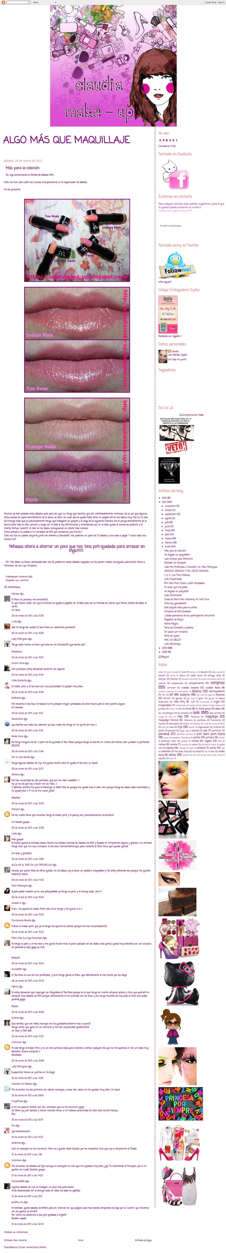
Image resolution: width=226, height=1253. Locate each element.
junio (168, 526)
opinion (192, 727)
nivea (171, 727)
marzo (168, 538)
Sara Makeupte (19, 886)
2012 (165, 498)
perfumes (216, 730)
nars (164, 727)
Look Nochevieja (172, 644)
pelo (205, 730)
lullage (161, 716)
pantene (172, 730)
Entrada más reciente (15, 1240)
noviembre (171, 506)
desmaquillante (217, 691)
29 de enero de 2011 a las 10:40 (27, 675)
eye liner (200, 695)
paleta (161, 730)
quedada (184, 741)
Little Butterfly (19, 680)
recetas (195, 741)
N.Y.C (222, 723)
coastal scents (216, 679)
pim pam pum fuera (211, 734)
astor (168, 672)
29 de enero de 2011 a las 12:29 (28, 803)
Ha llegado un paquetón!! (177, 555)
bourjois (162, 679)
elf (171, 695)
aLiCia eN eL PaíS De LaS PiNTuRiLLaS (32, 865)
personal (163, 734)
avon (184, 672)
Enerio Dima (18, 663)
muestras (196, 723)
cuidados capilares (166, 691)
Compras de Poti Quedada (177, 611)
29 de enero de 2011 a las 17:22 (28, 1036)
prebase (187, 737)
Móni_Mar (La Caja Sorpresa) (27, 938)
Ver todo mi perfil (177, 359)
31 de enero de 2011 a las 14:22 (27, 1175)
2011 (164, 502)
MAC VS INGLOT (172, 640)
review (161, 744)
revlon (194, 744)
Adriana (16, 774)
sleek (191, 748)
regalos (208, 741)
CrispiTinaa (17, 1101)
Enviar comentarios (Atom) (32, 1247)
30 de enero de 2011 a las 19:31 (27, 1120)
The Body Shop (181, 751)
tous (212, 751)
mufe (206, 723)
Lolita (14, 833)
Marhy (15, 987)
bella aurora (217, 672)
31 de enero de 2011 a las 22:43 (28, 1224)
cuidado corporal (190, 688)
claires (204, 679)
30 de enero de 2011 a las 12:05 (27, 1078)
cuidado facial (213, 688)
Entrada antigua (143, 1240)
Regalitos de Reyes (173, 619)
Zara (172, 758)
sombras (201, 748)
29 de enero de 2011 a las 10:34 (28, 657)
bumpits (185, 679)
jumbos (162, 708)
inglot (217, 702)
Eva (13, 1125)
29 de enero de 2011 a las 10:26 (28, 616)
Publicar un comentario (16, 1232)
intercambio (181, 705)
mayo (168, 530)
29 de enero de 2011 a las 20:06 (28, 1061)
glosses (212, 698)
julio (167, 522)
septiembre (171, 514)
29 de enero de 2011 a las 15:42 (28, 915)
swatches (24, 580)
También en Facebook (175, 563)
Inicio (80, 1240)
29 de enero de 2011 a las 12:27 (28, 769)
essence (185, 695)
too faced (196, 751)
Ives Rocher (203, 705)
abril (167, 534)
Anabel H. (16, 903)
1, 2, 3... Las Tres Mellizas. (177, 575)
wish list (196, 755)
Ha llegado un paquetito (176, 591)
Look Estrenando (172, 595)
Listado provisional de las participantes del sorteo (189, 615)
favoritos (220, 695)
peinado (195, 730)
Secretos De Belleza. (22, 1084)
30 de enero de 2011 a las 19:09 (28, 1095)
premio (196, 737)
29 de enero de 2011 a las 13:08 (28, 859)
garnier (179, 698)
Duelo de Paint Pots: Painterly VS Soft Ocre (186, 599)
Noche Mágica (171, 624)
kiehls (172, 708)
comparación (177, 683)
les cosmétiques (166, 713)
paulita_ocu (17, 1202)
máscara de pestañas (195, 720)
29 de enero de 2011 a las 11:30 (27, 730)
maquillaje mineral (168, 720)
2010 (164, 648)
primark (210, 737)
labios (218, 709)
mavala (161, 723)
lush (170, 716)
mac (179, 717)
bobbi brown (197, 675)
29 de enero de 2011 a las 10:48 (28, 692)
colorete (162, 683)
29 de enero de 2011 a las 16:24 (28, 963)
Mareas (15, 594)
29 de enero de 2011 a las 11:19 (27, 713)
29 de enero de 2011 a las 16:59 (28, 1012)
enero (168, 547)
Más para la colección (175, 551)
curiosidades (183, 691)
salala (213, 744)
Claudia (175, 351)
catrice (195, 679)
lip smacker (183, 713)
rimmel (205, 744)
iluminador (204, 702)
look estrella (215, 713)
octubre (169, 510)
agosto (168, 518)
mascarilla (216, 720)
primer (222, 737)
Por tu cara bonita (21, 757)
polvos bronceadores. (172, 737)
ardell (160, 672)
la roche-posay (203, 709)
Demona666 (18, 1181)
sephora (170, 748)
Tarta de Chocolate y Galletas (178, 628)
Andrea (15, 1018)
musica (214, 723)
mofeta (186, 723)
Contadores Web (167, 146)
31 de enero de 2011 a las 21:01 (27, 1196)
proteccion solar (168, 741)
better (172, 675)
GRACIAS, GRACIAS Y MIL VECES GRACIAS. (186, 571)
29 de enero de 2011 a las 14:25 (28, 880)
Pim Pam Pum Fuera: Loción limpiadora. (184, 583)
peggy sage (184, 730)
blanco (182, 675)
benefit (161, 675)
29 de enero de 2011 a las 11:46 (27, 751)
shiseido (182, 748)
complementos (196, 683)
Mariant (16, 809)
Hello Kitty (179, 702)
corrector (171, 687)
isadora (192, 705)
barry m (194, 672)
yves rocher (217, 755)
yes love (206, 755)
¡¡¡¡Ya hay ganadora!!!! (175, 603)
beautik (204, 672)
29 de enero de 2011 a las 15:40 (28, 897)
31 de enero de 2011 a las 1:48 (27, 1154)
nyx (17, 580)
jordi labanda (216, 705)
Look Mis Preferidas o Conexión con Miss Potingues (190, 567)
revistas (185, 744)
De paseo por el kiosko (175, 632)
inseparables (164, 705)
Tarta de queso (171, 636)
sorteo (213, 748)
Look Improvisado (173, 579)
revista (173, 744)
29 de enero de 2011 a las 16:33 (28, 981)
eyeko (210, 695)
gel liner (191, 698)
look (196, 713)
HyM (193, 701)
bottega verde (214, 675)
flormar (167, 698)
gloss (201, 698)
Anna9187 (17, 969)
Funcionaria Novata (21, 920)
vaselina (186, 755)
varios (172, 755)
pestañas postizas (185, 734)
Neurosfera (17, 719)
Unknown (17, 1042)
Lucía (14, 621)
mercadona (174, 723)
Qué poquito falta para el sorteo (180, 607)
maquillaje (211, 717)
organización (203, 727)
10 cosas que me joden (176, 587)
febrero (169, 543)
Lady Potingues (19, 639)
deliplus (196, 691)
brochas (174, 679)
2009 (165, 652)
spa (223, 748)
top (206, 751)
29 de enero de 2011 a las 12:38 (28, 828)
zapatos (162, 758)
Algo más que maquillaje (66, 140)
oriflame (217, 727)
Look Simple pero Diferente (178, 559)
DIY (163, 695)
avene (176, 672)
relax (220, 741)
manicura (195, 716)
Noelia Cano (17, 736)
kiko (180, 708)
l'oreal (188, 709)
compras (218, 683)
